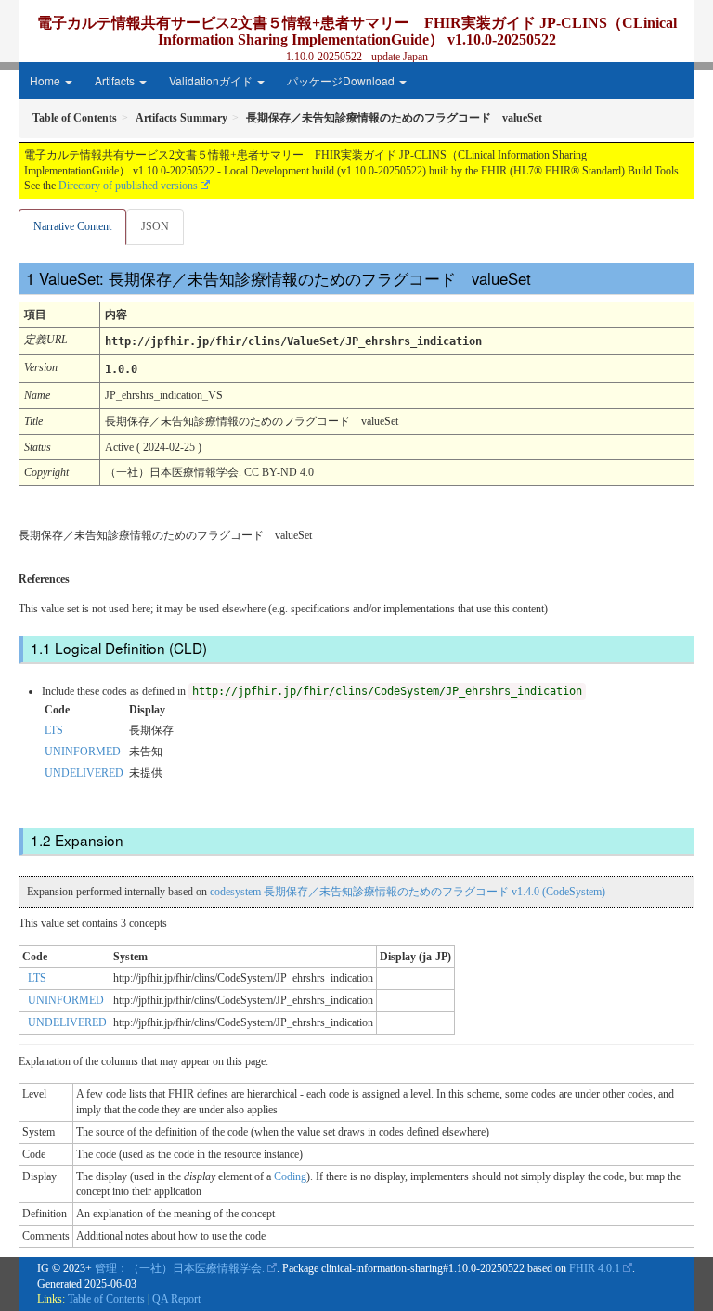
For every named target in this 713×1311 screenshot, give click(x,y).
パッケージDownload (342, 80)
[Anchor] (543, 278)
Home (46, 80)
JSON (155, 226)
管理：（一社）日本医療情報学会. (180, 1268)
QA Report (176, 1298)
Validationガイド (212, 80)
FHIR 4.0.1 (594, 1268)
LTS (54, 730)
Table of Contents (106, 1298)
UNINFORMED (83, 751)
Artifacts (116, 80)
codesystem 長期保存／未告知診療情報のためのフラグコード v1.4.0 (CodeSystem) (407, 891)
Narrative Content (72, 226)
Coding (290, 1176)
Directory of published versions (128, 185)
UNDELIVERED (84, 772)
